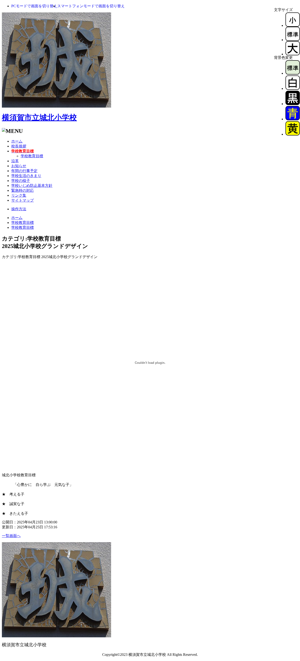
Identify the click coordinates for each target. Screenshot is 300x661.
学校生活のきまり (26, 176)
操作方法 (18, 209)
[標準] (292, 40)
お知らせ (18, 166)
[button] (34, 6)
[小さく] (292, 25)
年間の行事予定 (24, 171)
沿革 (15, 161)
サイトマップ (22, 200)
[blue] (292, 119)
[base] (292, 73)
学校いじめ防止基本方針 (31, 186)
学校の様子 (20, 181)
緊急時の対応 (22, 190)
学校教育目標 (32, 156)
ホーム (16, 141)
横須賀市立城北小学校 (39, 117)
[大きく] (292, 54)
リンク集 (18, 195)
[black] (292, 104)
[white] (292, 88)
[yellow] (292, 134)
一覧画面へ (11, 536)
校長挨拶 (18, 146)
